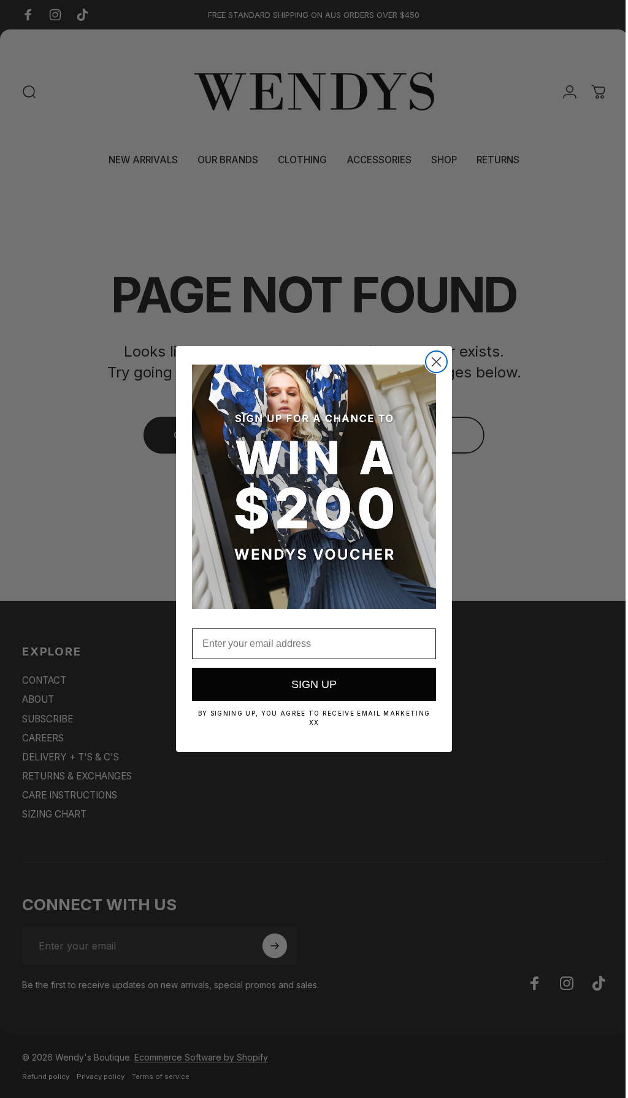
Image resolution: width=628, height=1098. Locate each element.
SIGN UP (309, 684)
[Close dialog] (432, 362)
